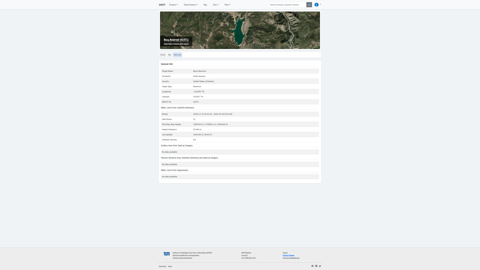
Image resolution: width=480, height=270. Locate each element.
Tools (215, 4)
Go (309, 5)
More (227, 4)
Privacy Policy (162, 266)
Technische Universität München (182, 258)
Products (172, 4)
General (162, 55)
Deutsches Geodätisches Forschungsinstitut (186, 255)
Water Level (177, 55)
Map (205, 4)
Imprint (170, 266)
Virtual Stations (190, 4)
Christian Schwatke (288, 255)
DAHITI (162, 4)
